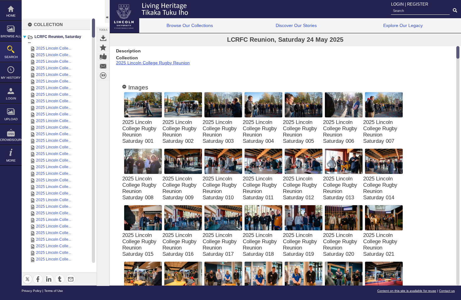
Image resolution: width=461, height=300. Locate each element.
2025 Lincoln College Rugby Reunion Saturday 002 (179, 131)
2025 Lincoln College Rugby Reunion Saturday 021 (380, 244)
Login (11, 98)
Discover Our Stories (296, 25)
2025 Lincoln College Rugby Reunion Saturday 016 (179, 244)
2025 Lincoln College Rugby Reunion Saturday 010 (220, 188)
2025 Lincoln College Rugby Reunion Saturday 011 (260, 188)
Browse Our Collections (190, 25)
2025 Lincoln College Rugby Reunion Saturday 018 (260, 244)
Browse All (11, 36)
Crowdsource (11, 140)
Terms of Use (53, 290)
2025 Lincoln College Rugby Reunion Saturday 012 (300, 188)
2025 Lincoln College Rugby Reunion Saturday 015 (139, 244)
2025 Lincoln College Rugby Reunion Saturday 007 (380, 131)
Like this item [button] (103, 57)
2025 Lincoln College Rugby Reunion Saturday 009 (179, 188)
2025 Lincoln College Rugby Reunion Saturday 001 (139, 131)
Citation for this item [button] (103, 75)
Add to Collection (103, 47)
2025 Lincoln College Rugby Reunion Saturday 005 (300, 131)
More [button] (11, 160)
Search (11, 57)
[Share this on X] (27, 275)
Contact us (447, 290)
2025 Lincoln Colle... (53, 48)
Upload (11, 119)
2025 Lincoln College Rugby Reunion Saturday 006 (340, 131)
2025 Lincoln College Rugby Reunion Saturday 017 (220, 244)
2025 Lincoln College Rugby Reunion (153, 62)
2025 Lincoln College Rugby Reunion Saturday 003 (220, 131)
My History (11, 77)
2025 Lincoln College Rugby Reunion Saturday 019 (300, 244)
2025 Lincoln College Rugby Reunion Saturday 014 (380, 188)
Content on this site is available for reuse (406, 290)
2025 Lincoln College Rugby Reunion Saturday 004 (260, 131)
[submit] (455, 11)
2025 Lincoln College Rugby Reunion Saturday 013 (340, 188)
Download (103, 38)
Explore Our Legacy (403, 25)
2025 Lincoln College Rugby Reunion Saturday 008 (139, 188)
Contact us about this (103, 66)
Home (11, 15)
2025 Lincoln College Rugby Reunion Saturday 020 (340, 244)
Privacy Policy (31, 290)
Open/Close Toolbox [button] (107, 11)
